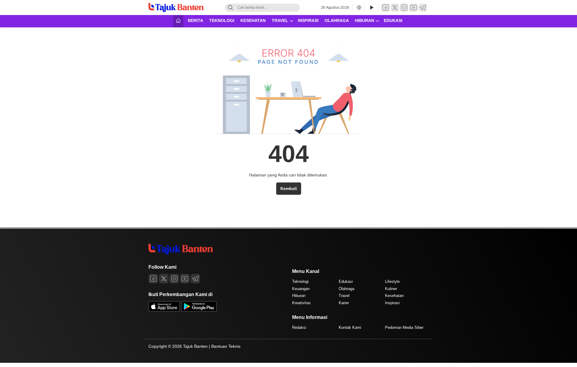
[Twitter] (395, 8)
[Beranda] (178, 21)
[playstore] (199, 310)
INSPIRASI (308, 20)
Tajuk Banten (195, 346)
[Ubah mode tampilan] (359, 7)
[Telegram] (423, 8)
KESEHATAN (253, 20)
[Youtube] (185, 278)
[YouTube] (413, 8)
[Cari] (230, 7)
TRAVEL (280, 20)
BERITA (195, 20)
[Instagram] (404, 8)
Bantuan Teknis (225, 346)
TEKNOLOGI (221, 20)
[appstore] (164, 310)
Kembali (288, 188)
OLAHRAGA (337, 20)
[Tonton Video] (371, 7)
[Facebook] (385, 8)
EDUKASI (393, 20)
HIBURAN (364, 20)
